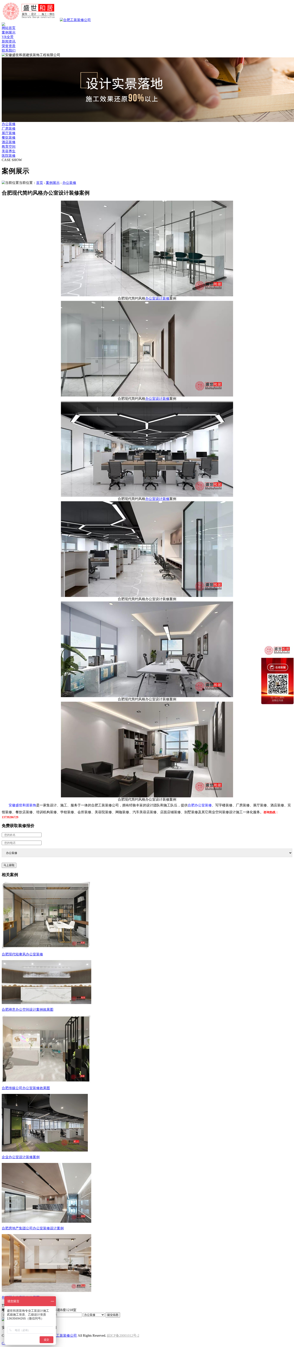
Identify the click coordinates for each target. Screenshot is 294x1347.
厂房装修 (8, 128)
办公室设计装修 (157, 298)
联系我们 (8, 50)
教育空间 (8, 146)
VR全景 (8, 37)
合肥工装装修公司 (63, 1335)
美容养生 (8, 151)
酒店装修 (8, 142)
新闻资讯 (8, 41)
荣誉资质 (8, 46)
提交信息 (112, 1314)
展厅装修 (8, 133)
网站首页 (8, 28)
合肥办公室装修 (200, 805)
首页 (39, 183)
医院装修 (8, 155)
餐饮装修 (8, 137)
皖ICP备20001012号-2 (123, 1335)
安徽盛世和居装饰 (22, 805)
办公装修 (8, 124)
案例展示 (8, 32)
